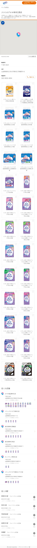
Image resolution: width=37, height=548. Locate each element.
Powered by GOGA (5, 56)
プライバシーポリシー (23, 547)
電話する (31, 77)
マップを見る (5, 7)
